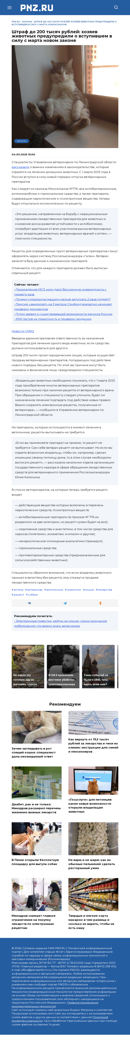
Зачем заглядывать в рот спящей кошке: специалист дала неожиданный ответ (34, 752)
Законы (27, 21)
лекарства (105, 589)
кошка (89, 589)
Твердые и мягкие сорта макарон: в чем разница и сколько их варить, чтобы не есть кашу (91, 921)
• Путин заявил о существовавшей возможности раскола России (63, 314)
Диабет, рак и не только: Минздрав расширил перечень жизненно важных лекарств (36, 808)
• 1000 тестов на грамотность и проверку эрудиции (52, 319)
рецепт (19, 594)
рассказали (20, 167)
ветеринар (34, 589)
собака (33, 594)
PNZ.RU (16, 21)
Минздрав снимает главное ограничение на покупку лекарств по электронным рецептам (34, 921)
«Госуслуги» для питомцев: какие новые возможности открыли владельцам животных (90, 805)
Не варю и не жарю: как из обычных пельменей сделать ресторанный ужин (91, 864)
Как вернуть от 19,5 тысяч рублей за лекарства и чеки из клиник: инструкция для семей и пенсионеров (93, 745)
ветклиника (55, 589)
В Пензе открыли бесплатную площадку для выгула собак (35, 862)
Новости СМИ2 (23, 331)
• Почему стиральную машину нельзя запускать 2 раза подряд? (62, 299)
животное (74, 589)
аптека (18, 589)
